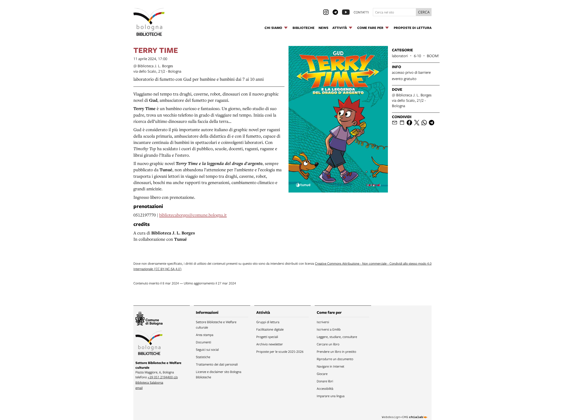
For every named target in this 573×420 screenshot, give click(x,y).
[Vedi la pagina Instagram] (326, 12)
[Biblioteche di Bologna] (148, 343)
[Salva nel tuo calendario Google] (402, 122)
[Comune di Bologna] (148, 319)
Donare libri (325, 381)
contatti (361, 12)
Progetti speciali (267, 336)
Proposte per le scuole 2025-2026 (280, 351)
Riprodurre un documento (335, 359)
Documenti (203, 342)
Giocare (322, 373)
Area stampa (204, 334)
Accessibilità (325, 388)
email (139, 387)
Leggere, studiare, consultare (337, 336)
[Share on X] (416, 122)
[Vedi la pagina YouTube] (346, 12)
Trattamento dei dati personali (217, 364)
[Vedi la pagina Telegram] (335, 12)
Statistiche (203, 357)
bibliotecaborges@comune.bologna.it (193, 215)
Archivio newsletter (269, 344)
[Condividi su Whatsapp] (424, 122)
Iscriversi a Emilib (329, 329)
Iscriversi (323, 322)
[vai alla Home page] (149, 22)
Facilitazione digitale (270, 329)
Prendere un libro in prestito (336, 351)
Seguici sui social (207, 349)
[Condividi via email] (394, 122)
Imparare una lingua (330, 396)
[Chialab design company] (405, 413)
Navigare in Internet (330, 366)
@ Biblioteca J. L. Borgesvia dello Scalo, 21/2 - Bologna (157, 68)
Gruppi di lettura (267, 322)
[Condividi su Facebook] (409, 122)
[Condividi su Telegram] (431, 122)
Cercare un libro (328, 344)
